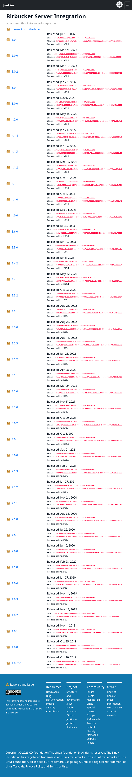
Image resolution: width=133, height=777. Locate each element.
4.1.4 (15, 135)
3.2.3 (15, 343)
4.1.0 (15, 199)
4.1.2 (15, 167)
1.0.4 (15, 583)
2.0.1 (15, 535)
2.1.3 (15, 471)
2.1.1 (15, 503)
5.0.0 (15, 103)
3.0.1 (15, 439)
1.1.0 (15, 567)
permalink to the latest (27, 29)
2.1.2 (15, 487)
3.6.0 (15, 231)
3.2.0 (15, 391)
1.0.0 (15, 647)
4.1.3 (15, 151)
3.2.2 (15, 359)
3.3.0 (15, 327)
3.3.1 (15, 311)
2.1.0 (15, 519)
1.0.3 (15, 599)
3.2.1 (15, 375)
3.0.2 (15, 423)
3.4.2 (15, 263)
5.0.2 (15, 71)
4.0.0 (15, 215)
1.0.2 (15, 615)
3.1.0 (15, 407)
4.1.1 (15, 183)
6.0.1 (15, 40)
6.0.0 (15, 55)
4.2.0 (15, 119)
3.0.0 (15, 455)
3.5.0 (15, 247)
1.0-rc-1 (16, 663)
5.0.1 (15, 88)
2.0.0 (15, 551)
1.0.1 (15, 631)
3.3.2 (15, 295)
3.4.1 (15, 279)
